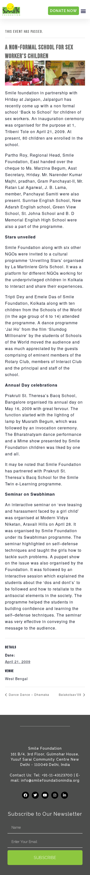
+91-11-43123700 (57, 775)
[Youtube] (45, 795)
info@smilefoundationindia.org (50, 780)
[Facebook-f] (25, 795)
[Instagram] (54, 795)
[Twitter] (35, 795)
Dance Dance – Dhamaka (28, 694)
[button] (83, 11)
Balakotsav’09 (70, 694)
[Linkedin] (64, 795)
